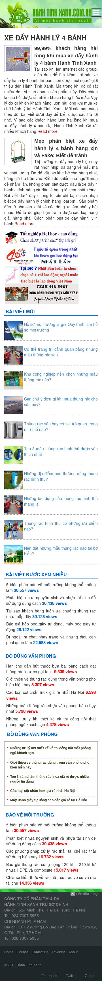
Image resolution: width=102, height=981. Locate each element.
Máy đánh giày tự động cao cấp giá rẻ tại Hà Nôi (48, 800)
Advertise (58, 952)
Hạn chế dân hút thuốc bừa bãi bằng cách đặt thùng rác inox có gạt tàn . (51, 668)
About (73, 952)
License (22, 952)
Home (9, 952)
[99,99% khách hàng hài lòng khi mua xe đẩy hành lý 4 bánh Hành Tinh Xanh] (17, 58)
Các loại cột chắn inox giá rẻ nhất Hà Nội (45, 692)
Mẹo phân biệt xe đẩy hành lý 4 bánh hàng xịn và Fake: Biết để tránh (66, 148)
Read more (47, 131)
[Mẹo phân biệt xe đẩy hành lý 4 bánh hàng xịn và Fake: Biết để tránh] (17, 150)
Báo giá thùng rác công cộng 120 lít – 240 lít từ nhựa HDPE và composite (51, 867)
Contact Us (39, 952)
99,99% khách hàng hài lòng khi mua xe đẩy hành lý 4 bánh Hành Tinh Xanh (66, 56)
